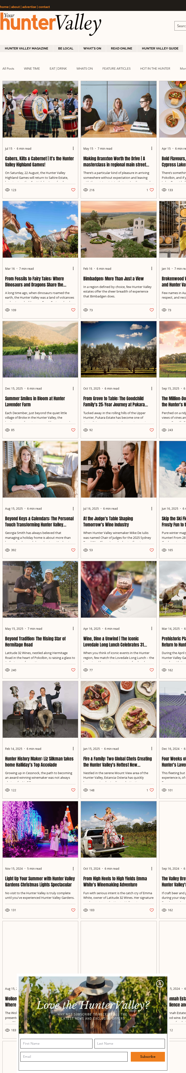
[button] (159, 983)
